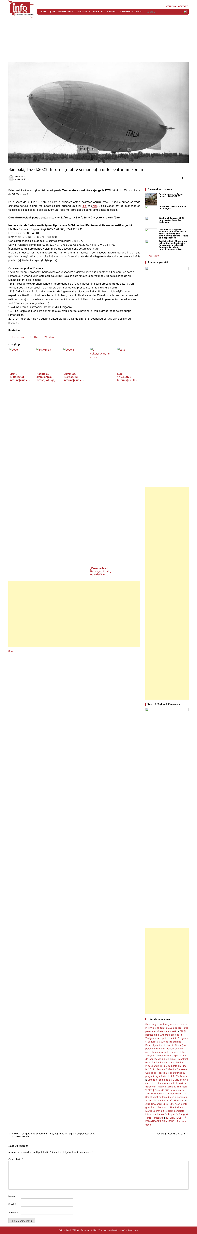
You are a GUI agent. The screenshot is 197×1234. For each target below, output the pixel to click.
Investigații (83, 12)
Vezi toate (154, 255)
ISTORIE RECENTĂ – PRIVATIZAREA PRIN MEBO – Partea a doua (166, 1121)
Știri (52, 12)
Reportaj (98, 12)
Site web (13, 1212)
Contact (183, 6)
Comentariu (15, 1159)
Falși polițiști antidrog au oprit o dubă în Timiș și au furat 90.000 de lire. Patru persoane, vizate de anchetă (166, 1028)
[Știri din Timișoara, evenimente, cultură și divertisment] (21, 17)
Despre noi (171, 6)
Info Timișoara (83, 1230)
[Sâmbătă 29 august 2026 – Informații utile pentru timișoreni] (151, 223)
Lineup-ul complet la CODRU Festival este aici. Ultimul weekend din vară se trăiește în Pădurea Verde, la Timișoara (166, 1083)
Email (12, 1204)
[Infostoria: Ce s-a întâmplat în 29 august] (151, 211)
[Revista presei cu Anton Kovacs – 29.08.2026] (151, 199)
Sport (139, 12)
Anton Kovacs (21, 177)
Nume (12, 1196)
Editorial (112, 12)
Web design (64, 1230)
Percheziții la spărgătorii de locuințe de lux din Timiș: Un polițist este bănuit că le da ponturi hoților (166, 1059)
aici (84, 205)
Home (43, 12)
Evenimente (126, 12)
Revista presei (65, 12)
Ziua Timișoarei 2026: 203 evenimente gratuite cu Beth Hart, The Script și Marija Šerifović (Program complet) (166, 1107)
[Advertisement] (98, 40)
